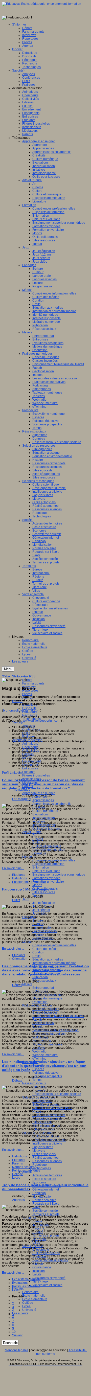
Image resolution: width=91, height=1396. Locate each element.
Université (29, 1310)
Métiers (27, 984)
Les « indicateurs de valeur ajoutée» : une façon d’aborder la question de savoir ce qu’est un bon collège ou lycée (44, 1066)
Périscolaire (30, 1292)
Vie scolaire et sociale (47, 1285)
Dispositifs (29, 708)
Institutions (19, 878)
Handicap (39, 1193)
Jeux (25, 899)
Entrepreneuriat (43, 988)
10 (14, 1332)
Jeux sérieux (41, 910)
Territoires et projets (45, 1214)
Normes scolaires (44, 1200)
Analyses (18, 1200)
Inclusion (38, 1271)
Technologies (41, 1168)
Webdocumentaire (45, 1055)
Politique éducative (45, 1072)
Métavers (38, 1150)
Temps (36, 1080)
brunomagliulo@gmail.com (21, 710)
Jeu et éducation (43, 903)
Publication (40, 977)
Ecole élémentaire (34, 1299)
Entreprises (30, 768)
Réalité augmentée (45, 1157)
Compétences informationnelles (54, 945)
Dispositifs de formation (48, 864)
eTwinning (39, 1058)
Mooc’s (37, 885)
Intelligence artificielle (47, 1143)
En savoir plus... (13, 868)
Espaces (38, 1069)
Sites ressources (43, 892)
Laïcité (36, 1274)
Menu (8, 669)
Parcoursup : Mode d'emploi (26, 889)
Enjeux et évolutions (46, 871)
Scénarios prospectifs (47, 1076)
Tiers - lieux (40, 1281)
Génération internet (45, 1189)
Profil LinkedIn (12, 772)
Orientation (40, 1002)
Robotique (39, 1164)
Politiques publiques (26, 1170)
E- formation (40, 867)
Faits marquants (33, 683)
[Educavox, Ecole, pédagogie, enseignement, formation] (41, 4)
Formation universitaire (48, 881)
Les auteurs (20, 1313)
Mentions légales (16, 1350)
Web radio (39, 1051)
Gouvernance (41, 1267)
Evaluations (40, 814)
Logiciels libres (42, 1147)
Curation (38, 952)
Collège (27, 1303)
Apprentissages (43, 800)
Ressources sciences (47, 1161)
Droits (36, 956)
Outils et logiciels (44, 1154)
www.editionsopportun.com (41, 720)
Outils (16, 900)
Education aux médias (47, 959)
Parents (17, 1163)
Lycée (26, 1306)
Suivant (17, 1335)
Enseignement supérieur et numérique (58, 874)
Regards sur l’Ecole (45, 1203)
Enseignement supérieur (29, 882)
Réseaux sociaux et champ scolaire (56, 1094)
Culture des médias (45, 949)
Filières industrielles (36, 775)
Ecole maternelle (34, 1295)
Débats (27, 680)
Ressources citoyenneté (48, 1278)
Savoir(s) (18, 722)
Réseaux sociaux (44, 980)
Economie (39, 1182)
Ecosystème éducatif (26, 1279)
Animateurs (30, 743)
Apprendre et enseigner (38, 793)
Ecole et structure (44, 1179)
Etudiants (28, 772)
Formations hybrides (46, 878)
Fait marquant (21, 799)
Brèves (27, 694)
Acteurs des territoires (47, 1175)
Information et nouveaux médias (54, 963)
